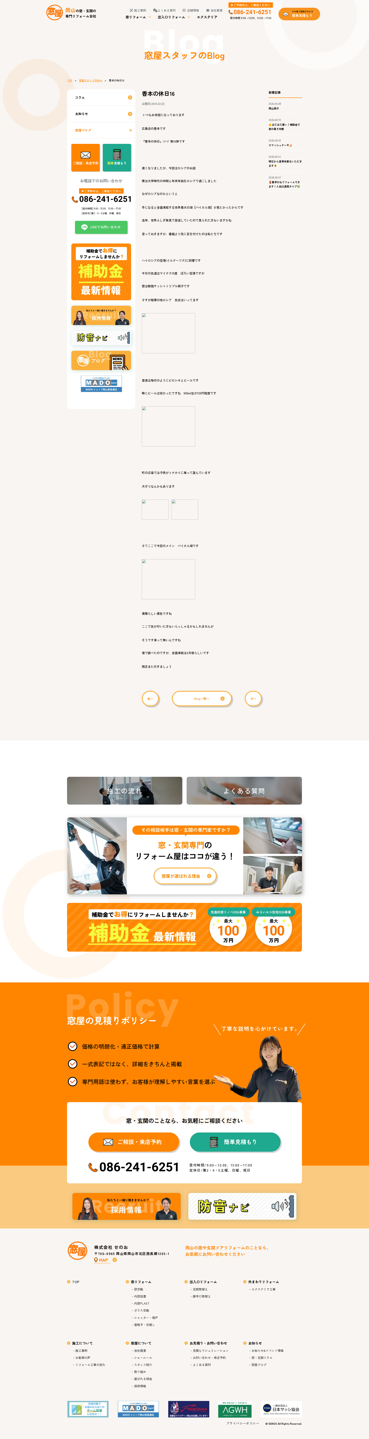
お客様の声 (82, 1357)
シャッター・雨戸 (146, 1317)
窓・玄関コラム (262, 1357)
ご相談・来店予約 (85, 163)
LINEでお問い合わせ (105, 227)
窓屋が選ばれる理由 (184, 855)
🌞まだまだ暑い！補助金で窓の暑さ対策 (284, 127)
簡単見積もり (240, 1142)
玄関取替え (200, 1289)
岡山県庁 (274, 108)
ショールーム (143, 1357)
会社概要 (217, 10)
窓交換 (138, 1289)
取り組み (140, 1372)
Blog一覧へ (201, 698)
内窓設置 (140, 1296)
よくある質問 (167, 10)
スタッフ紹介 (143, 1364)
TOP (69, 80)
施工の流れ (124, 790)
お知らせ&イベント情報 (268, 1350)
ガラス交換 (141, 1310)
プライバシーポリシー (242, 1423)
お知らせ (81, 113)
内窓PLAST (141, 1303)
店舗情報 (193, 10)
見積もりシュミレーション (211, 1350)
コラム (80, 97)
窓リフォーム (136, 16)
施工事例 (140, 10)
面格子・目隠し (144, 1325)
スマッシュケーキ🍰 (280, 145)
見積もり (117, 163)
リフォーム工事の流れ (90, 1364)
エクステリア (207, 16)
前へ (150, 698)
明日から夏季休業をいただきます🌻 (285, 163)
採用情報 (126, 1206)
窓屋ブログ (83, 130)
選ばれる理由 (143, 1379)
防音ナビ (242, 1206)
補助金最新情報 (184, 927)
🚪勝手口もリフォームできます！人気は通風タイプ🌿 (284, 184)
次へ (253, 698)
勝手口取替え (202, 1296)
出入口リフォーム (171, 16)
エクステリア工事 (263, 1289)
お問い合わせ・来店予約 (209, 1357)
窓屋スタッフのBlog (90, 80)
